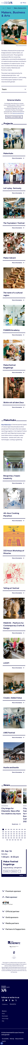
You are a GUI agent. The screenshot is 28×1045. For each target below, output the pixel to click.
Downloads (5, 1016)
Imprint (4, 1041)
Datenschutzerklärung (18, 113)
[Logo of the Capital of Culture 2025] (6, 3)
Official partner (12, 911)
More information (17, 158)
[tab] (3, 829)
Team (4, 89)
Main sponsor (11, 897)
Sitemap (12, 1038)
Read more (15, 824)
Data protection (19, 1038)
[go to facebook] (9, 1000)
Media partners (12, 923)
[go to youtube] (6, 1000)
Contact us (5, 1004)
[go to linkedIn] (12, 1000)
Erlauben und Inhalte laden (14, 117)
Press (3, 1013)
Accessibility (5, 1038)
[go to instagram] (3, 1000)
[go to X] (16, 1000)
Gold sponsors (12, 917)
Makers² (9, 8)
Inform (21, 875)
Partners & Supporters (15, 929)
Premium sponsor (13, 891)
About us (4, 1011)
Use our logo (5, 1018)
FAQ (3, 1021)
